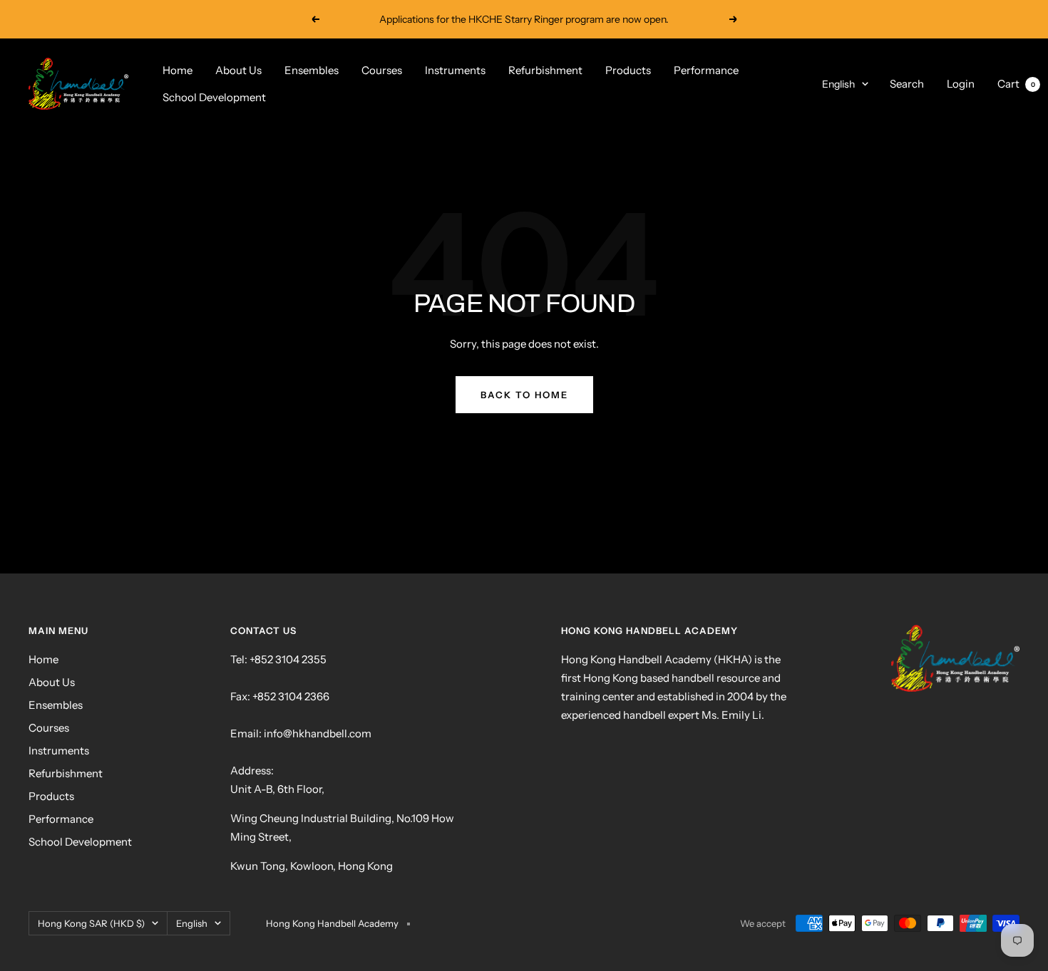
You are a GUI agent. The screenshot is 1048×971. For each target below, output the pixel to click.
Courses (381, 70)
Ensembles (311, 70)
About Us (238, 70)
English (838, 84)
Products (628, 70)
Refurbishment (545, 70)
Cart (1016, 83)
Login (961, 83)
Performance (706, 70)
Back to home (524, 394)
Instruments (455, 70)
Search (907, 83)
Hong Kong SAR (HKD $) (91, 923)
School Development (214, 97)
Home (177, 70)
